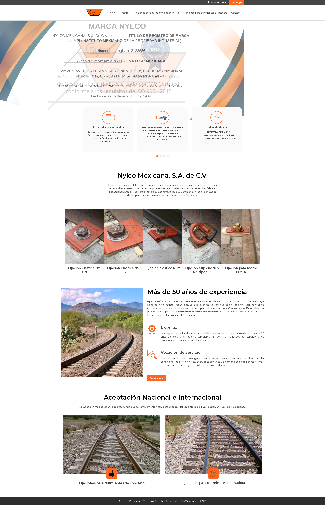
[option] (162, 72)
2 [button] (161, 156)
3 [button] (164, 156)
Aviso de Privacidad (130, 501)
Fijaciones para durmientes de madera (205, 12)
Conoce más (156, 378)
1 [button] (157, 156)
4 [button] (168, 156)
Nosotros (125, 12)
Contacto (236, 12)
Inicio (112, 12)
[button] (8, 72)
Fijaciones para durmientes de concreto (156, 12)
